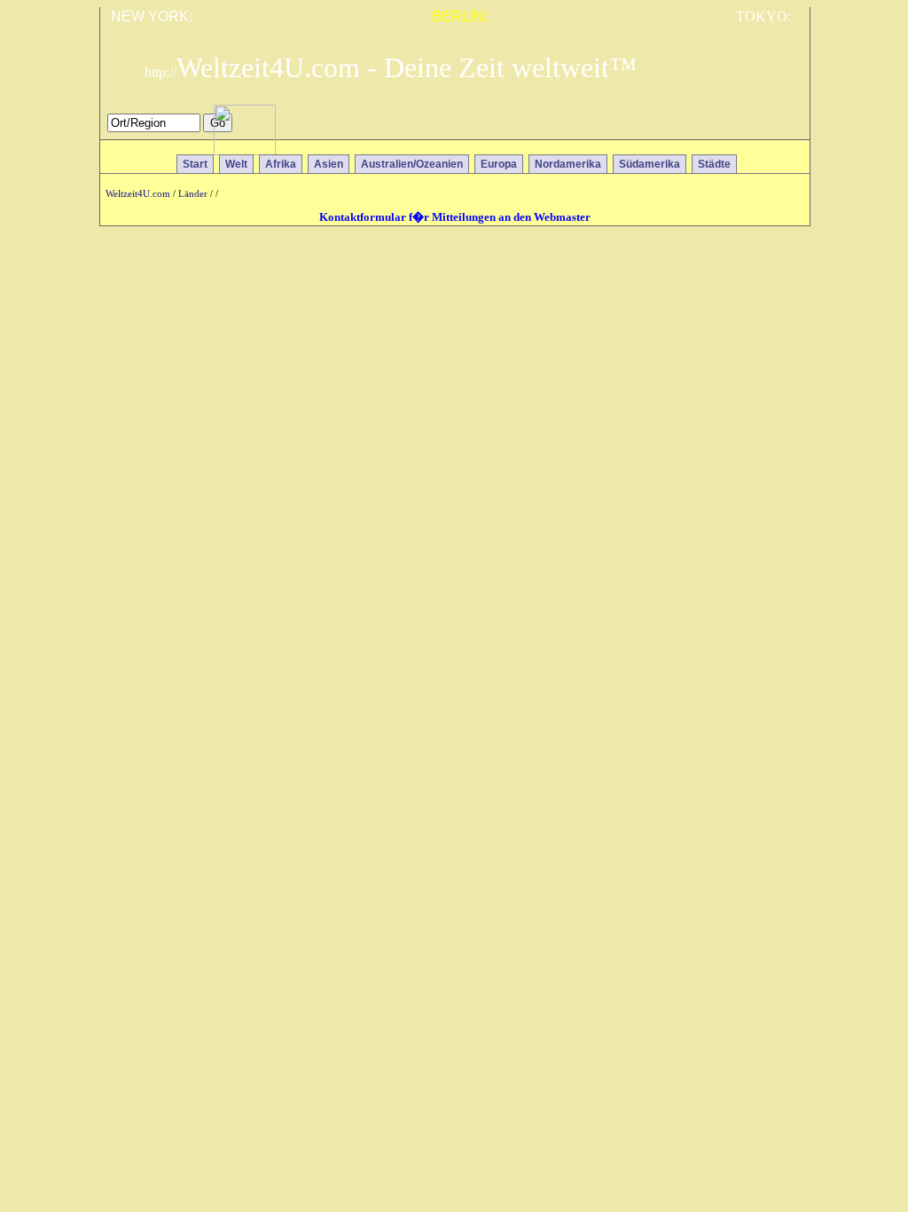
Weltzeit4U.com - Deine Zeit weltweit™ (391, 67)
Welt (236, 164)
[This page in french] (758, 127)
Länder (192, 194)
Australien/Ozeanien (412, 164)
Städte (714, 164)
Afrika (280, 164)
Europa (499, 164)
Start (195, 164)
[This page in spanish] (732, 127)
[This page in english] (783, 127)
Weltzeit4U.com (138, 194)
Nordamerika (568, 164)
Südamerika (649, 164)
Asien (328, 164)
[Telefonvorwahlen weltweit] (245, 150)
